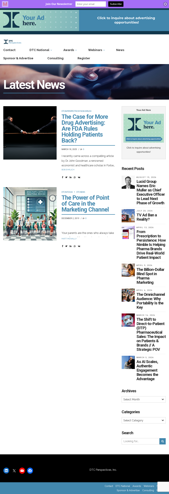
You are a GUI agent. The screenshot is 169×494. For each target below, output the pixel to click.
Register (84, 58)
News (120, 50)
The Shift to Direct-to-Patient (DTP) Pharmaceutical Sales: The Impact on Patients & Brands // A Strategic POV (151, 334)
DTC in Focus (67, 192)
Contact (9, 50)
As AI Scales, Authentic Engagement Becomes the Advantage (147, 370)
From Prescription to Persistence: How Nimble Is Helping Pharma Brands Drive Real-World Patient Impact (151, 244)
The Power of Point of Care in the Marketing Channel (85, 203)
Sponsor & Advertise (18, 58)
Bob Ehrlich (68, 169)
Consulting (55, 58)
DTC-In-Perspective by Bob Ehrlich (76, 111)
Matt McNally (69, 239)
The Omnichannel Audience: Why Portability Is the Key (150, 301)
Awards (68, 50)
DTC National (39, 50)
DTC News (80, 192)
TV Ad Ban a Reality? (146, 217)
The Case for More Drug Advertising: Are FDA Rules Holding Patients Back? (85, 128)
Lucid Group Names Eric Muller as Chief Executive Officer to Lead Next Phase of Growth (150, 192)
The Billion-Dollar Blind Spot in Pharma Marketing (150, 276)
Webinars (95, 50)
